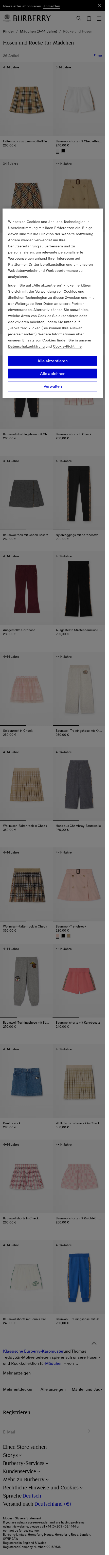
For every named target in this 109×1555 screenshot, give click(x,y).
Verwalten (53, 386)
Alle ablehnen (52, 374)
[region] (52, 303)
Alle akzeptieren (53, 361)
